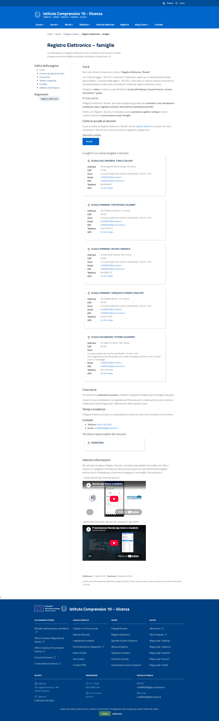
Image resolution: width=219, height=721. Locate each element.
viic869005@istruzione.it (111, 177)
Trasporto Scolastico (120, 653)
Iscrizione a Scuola (120, 659)
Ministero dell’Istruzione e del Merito (51, 628)
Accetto (105, 713)
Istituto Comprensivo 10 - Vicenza (72, 14)
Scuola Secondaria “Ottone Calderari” (113, 337)
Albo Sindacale (156, 634)
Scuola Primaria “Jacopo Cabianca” (111, 249)
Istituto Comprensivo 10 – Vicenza (99, 609)
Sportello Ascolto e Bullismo (124, 640)
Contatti (159, 24)
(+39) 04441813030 (44, 700)
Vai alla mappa (107, 187)
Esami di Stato (79, 653)
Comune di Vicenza (43, 657)
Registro (124, 24)
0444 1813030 (104, 424)
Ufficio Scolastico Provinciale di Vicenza (49, 649)
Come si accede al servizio (52, 73)
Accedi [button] (89, 141)
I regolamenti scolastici (83, 640)
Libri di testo (78, 659)
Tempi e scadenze (48, 80)
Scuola (39, 24)
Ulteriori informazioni (50, 87)
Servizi (53, 24)
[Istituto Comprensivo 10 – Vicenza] (37, 14)
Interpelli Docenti (119, 628)
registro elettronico (144, 126)
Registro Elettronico (120, 634)
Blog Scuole (141, 24)
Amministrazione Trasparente (87, 646)
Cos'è (42, 70)
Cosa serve (45, 77)
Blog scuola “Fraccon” (160, 659)
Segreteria (97, 442)
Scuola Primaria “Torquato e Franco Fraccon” (117, 293)
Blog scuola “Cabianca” (160, 646)
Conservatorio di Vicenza (46, 663)
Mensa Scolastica (119, 646)
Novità (68, 24)
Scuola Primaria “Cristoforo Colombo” (113, 205)
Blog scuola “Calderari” (160, 640)
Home (49, 34)
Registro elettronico (49, 98)
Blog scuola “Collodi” (159, 665)
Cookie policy (117, 713)
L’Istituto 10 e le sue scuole (85, 628)
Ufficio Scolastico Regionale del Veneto (49, 639)
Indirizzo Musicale (105, 24)
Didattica (83, 24)
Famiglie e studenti (71, 34)
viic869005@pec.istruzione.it (113, 180)
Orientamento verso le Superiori (126, 665)
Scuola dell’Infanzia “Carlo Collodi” (112, 160)
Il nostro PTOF (79, 665)
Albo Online (155, 628)
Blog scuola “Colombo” (160, 653)
